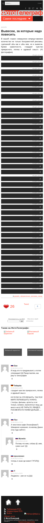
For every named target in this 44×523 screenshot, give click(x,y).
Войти (9, 513)
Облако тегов (9, 516)
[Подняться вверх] (17, 502)
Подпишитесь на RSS (16, 319)
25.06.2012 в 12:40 (17, 368)
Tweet (26, 304)
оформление (25, 296)
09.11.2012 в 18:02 (17, 473)
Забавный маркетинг (12, 350)
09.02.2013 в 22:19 (21, 441)
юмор (40, 296)
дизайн (16, 296)
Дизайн (4, 27)
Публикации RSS (14, 509)
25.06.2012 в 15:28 (17, 422)
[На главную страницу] (8, 502)
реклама (34, 296)
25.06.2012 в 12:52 (17, 388)
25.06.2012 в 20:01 (17, 458)
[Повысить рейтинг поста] (6, 306)
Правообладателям (26, 522)
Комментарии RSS (14, 511)
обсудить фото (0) (37, 55)
